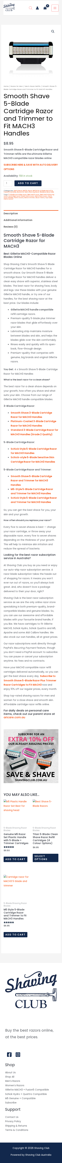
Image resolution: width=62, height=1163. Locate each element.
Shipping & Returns (16, 1125)
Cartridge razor (14, 196)
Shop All (9, 1076)
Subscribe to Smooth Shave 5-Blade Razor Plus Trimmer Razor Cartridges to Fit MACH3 (30, 680)
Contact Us (11, 1117)
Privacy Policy (13, 1121)
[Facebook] (9, 1054)
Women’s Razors (14, 1085)
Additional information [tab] (18, 220)
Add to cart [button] (15, 859)
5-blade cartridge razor (17, 195)
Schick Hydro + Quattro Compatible (26, 1094)
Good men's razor (27, 196)
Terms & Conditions (16, 1130)
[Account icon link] (37, 8)
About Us (10, 1072)
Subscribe (11, 1102)
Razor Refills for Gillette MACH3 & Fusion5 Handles (28, 191)
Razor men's (39, 198)
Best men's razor (33, 195)
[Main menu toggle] (55, 8)
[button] (53, 31)
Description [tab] (11, 213)
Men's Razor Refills (32, 86)
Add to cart (28, 183)
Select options (41, 858)
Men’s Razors (12, 1081)
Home (6, 86)
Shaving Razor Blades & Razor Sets (41, 192)
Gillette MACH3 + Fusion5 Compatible (27, 1089)
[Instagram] (18, 1054)
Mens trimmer (29, 198)
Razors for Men (17, 86)
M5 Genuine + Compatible (20, 1098)
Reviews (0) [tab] (11, 226)
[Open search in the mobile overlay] (30, 8)
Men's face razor (41, 196)
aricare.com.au (14, 717)
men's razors (18, 198)
